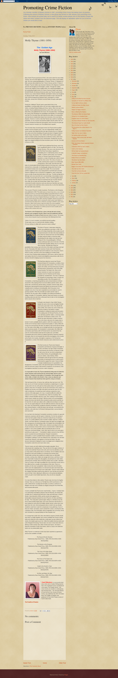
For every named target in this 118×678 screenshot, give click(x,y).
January (74, 182)
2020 (72, 72)
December (74, 81)
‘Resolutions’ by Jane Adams (78, 160)
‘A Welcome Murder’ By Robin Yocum (80, 105)
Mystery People (27, 31)
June (73, 94)
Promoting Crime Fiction (47, 7)
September (74, 87)
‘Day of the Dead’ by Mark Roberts (80, 125)
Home (45, 663)
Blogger (66, 674)
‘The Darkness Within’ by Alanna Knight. (81, 114)
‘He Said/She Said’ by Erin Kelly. (79, 135)
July (73, 92)
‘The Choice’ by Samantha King (79, 155)
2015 (72, 187)
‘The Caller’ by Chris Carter (78, 168)
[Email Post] (40, 610)
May (73, 96)
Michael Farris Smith (76, 164)
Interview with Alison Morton (78, 141)
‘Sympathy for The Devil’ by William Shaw (81, 100)
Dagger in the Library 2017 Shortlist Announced (82, 166)
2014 (72, 190)
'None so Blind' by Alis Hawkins (79, 112)
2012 (72, 194)
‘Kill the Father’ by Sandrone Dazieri (80, 151)
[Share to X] (46, 611)
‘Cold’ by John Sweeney (77, 148)
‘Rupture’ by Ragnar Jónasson (79, 109)
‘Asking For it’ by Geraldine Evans (79, 116)
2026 (72, 59)
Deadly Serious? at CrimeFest (79, 157)
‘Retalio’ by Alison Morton (77, 107)
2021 (72, 70)
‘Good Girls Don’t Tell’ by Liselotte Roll (81, 173)
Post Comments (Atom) (35, 666)
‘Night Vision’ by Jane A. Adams (79, 133)
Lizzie (79, 29)
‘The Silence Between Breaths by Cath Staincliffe (83, 120)
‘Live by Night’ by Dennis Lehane (79, 103)
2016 (72, 185)
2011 (72, 196)
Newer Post (27, 663)
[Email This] (43, 611)
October (74, 85)
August (74, 90)
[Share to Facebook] (48, 611)
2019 (72, 74)
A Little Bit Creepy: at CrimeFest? (79, 153)
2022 (72, 68)
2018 (72, 77)
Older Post (62, 663)
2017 (72, 79)
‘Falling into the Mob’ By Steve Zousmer (81, 98)
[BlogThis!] (45, 611)
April (73, 176)
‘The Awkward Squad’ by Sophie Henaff (81, 123)
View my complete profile (75, 52)
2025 (72, 61)
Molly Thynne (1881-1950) (78, 162)
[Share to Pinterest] (49, 611)
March (73, 178)
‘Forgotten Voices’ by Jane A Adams (80, 118)
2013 (72, 192)
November (74, 83)
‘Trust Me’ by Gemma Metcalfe (79, 171)
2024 (72, 63)
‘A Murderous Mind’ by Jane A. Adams (80, 146)
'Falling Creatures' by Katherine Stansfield (81, 130)
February (74, 180)
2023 (72, 66)
